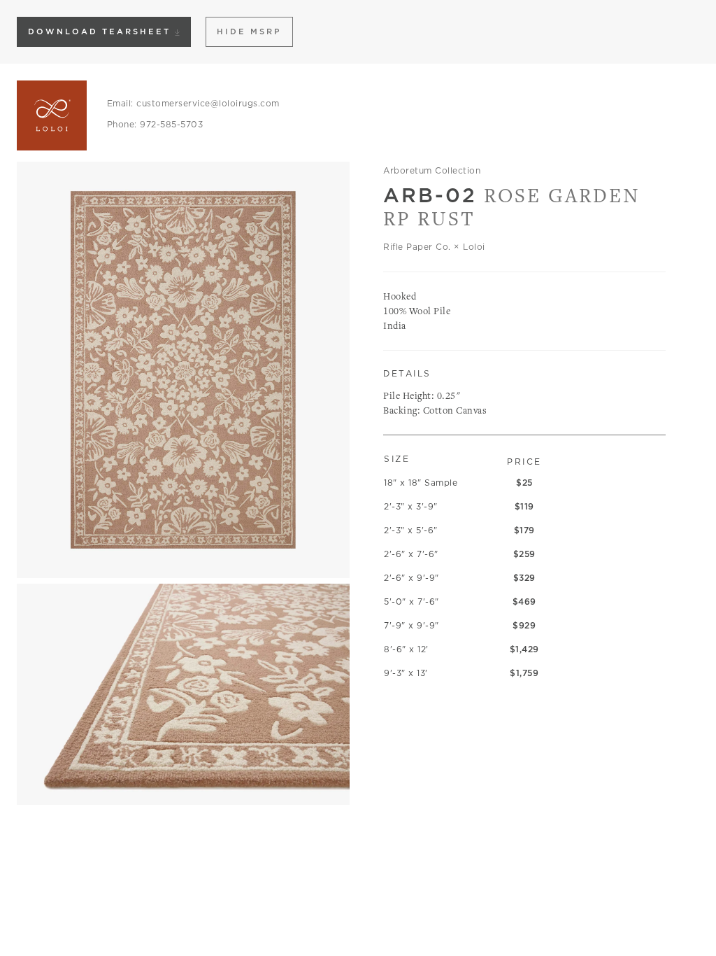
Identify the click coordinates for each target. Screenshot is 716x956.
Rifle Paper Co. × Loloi (434, 246)
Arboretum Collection (431, 170)
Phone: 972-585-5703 (155, 124)
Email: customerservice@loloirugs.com (193, 103)
